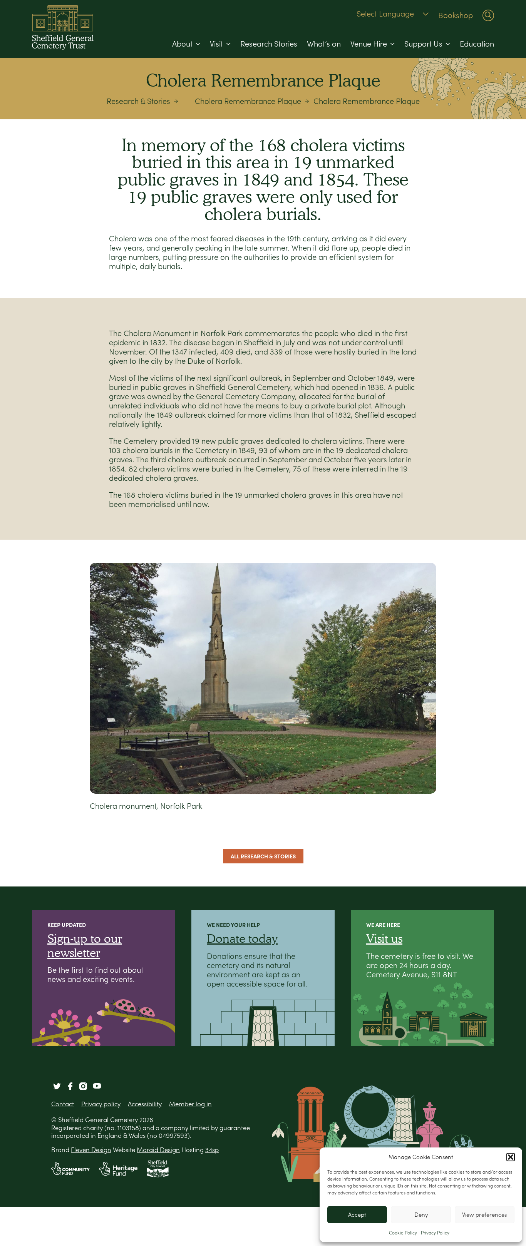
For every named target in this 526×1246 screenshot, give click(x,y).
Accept (357, 1214)
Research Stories (268, 44)
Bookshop (455, 15)
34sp (212, 1150)
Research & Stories (138, 101)
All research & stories (263, 856)
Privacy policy (101, 1104)
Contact (62, 1104)
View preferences (484, 1214)
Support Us (423, 44)
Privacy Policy (435, 1233)
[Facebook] (70, 1086)
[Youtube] (97, 1086)
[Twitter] (57, 1086)
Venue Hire (368, 44)
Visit (216, 44)
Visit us (384, 938)
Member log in (190, 1104)
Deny (421, 1214)
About (182, 44)
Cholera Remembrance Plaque (248, 101)
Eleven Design (91, 1150)
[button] (510, 1157)
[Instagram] (83, 1086)
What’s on (324, 44)
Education (477, 44)
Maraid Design (158, 1150)
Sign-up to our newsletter (84, 945)
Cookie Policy (403, 1233)
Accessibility (145, 1104)
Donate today (242, 938)
